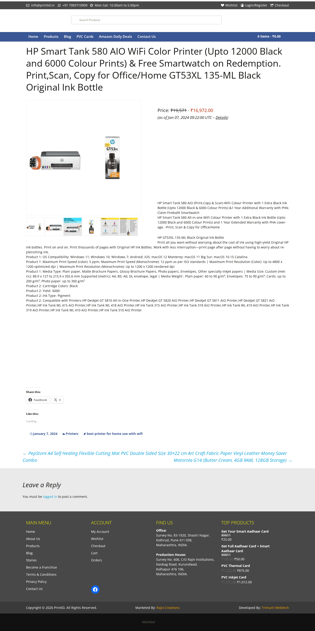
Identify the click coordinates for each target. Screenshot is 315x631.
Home (33, 36)
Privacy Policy (36, 581)
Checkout (282, 5)
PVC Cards (85, 36)
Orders (96, 560)
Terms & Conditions (41, 574)
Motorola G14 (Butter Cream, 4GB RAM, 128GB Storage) (233, 460)
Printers (72, 433)
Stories (31, 560)
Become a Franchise (41, 567)
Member (150, 622)
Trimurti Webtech (275, 607)
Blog (67, 36)
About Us (33, 539)
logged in (50, 496)
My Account (100, 531)
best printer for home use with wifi (115, 433)
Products (51, 36)
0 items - (269, 36)
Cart (94, 553)
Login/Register (256, 5)
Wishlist (231, 5)
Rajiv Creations (168, 607)
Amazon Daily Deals (115, 36)
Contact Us (146, 36)
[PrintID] (45, 21)
